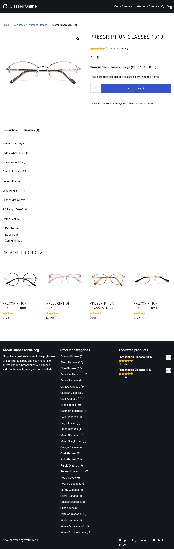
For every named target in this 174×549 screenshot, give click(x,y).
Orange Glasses (70, 447)
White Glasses (69, 520)
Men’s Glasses (123, 6)
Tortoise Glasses (70, 514)
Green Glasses (69, 429)
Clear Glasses (68, 398)
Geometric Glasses (71, 410)
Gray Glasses (68, 423)
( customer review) (117, 48)
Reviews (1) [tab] (31, 130)
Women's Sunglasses (73, 532)
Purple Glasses (69, 465)
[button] (78, 39)
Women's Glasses (38, 25)
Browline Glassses (111, 103)
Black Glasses (68, 362)
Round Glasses (69, 483)
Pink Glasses (68, 459)
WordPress (31, 540)
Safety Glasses (69, 489)
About (144, 540)
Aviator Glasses (69, 356)
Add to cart (136, 88)
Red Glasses (68, 477)
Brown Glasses (69, 380)
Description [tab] (10, 130)
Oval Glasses (68, 453)
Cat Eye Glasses (70, 386)
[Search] (162, 6)
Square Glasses (69, 501)
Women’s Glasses (148, 6)
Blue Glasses (68, 368)
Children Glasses (70, 392)
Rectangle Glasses (71, 471)
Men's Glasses (69, 435)
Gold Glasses (68, 417)
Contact (158, 540)
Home (6, 25)
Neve (6, 540)
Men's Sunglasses (71, 441)
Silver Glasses (128, 103)
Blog (133, 540)
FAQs (122, 544)
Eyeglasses (19, 25)
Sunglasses (67, 508)
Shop (122, 540)
